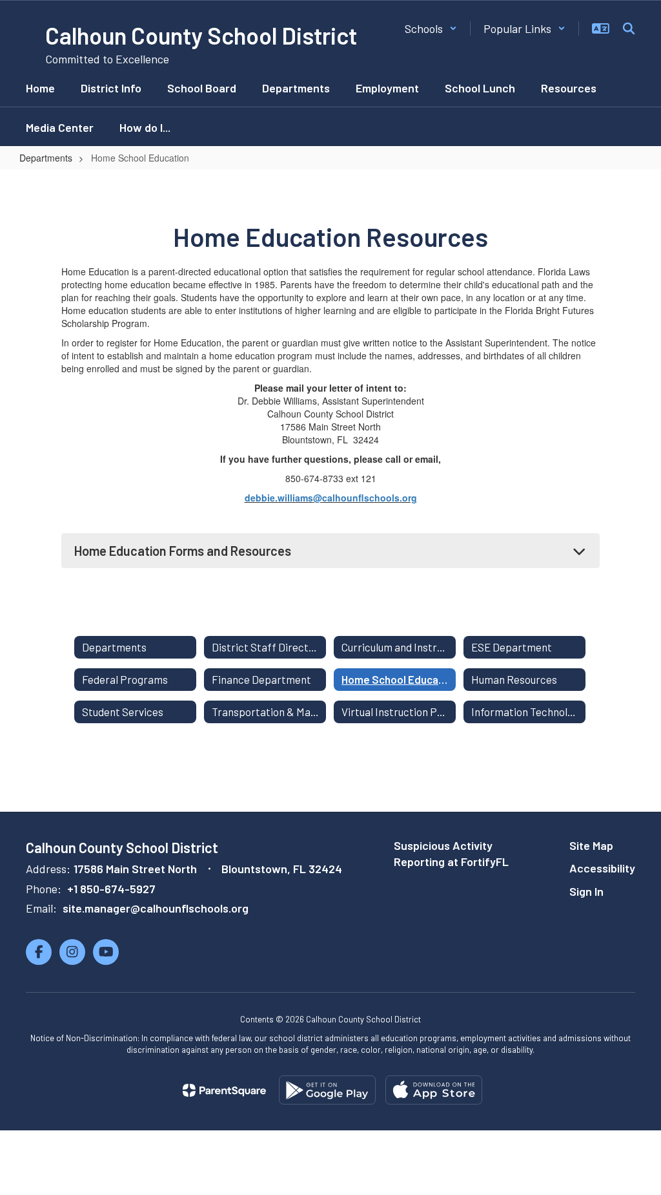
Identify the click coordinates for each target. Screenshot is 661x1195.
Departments (45, 157)
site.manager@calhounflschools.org (156, 908)
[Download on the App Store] (433, 1090)
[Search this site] (628, 28)
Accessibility (602, 868)
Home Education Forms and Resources (182, 550)
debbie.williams (279, 497)
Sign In (586, 891)
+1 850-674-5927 (111, 889)
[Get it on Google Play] (327, 1090)
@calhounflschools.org (365, 497)
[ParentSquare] (224, 1090)
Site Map (591, 845)
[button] (431, 28)
